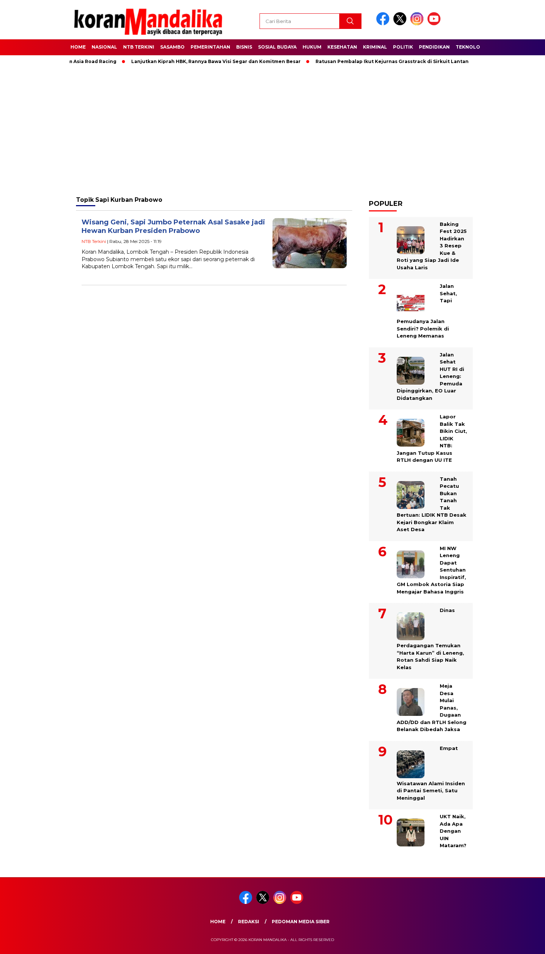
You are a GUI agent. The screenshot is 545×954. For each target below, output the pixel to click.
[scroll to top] (522, 942)
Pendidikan (434, 47)
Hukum (312, 47)
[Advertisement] (272, 130)
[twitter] (401, 23)
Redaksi (248, 921)
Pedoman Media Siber (301, 921)
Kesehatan (342, 47)
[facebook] (384, 23)
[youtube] (435, 23)
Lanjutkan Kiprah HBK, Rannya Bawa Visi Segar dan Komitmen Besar (200, 61)
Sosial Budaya (277, 47)
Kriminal (375, 47)
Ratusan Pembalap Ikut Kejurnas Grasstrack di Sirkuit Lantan (376, 61)
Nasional (104, 47)
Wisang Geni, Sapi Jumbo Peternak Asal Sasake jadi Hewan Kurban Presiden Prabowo (173, 226)
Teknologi (470, 47)
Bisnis (244, 47)
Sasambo (172, 47)
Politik (403, 47)
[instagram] (418, 23)
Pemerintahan (210, 47)
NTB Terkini (138, 47)
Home (78, 47)
